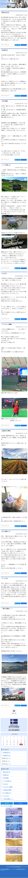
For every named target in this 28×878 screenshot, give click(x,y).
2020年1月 (5, 50)
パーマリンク (6, 44)
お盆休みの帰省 (6, 430)
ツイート (18, 44)
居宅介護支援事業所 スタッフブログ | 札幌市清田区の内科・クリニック (14, 4)
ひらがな (4, 273)
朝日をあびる (5, 12)
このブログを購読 (7, 806)
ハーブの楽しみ (6, 165)
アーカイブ (5, 749)
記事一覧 (14, 713)
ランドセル (5, 578)
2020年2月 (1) (6, 752)
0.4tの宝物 (5, 101)
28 (21, 744)
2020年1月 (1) (6, 755)
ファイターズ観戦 (7, 324)
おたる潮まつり (6, 531)
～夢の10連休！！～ (7, 608)
